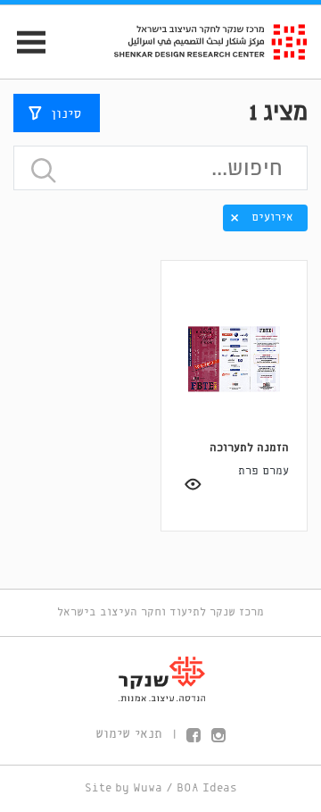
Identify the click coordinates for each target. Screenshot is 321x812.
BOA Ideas (207, 788)
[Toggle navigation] (23, 42)
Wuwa (147, 788)
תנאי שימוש (128, 734)
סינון (66, 114)
